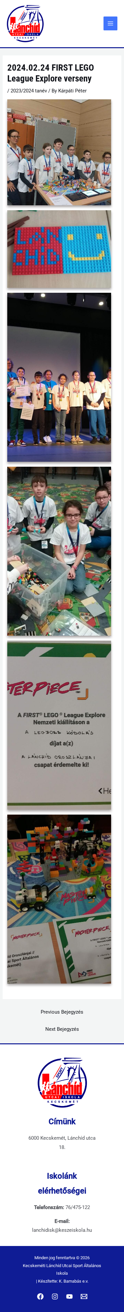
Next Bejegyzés (62, 1029)
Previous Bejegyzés (62, 1012)
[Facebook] (40, 1296)
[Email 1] (84, 1296)
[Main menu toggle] (110, 23)
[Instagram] (55, 1296)
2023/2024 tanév (29, 91)
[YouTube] (69, 1296)
